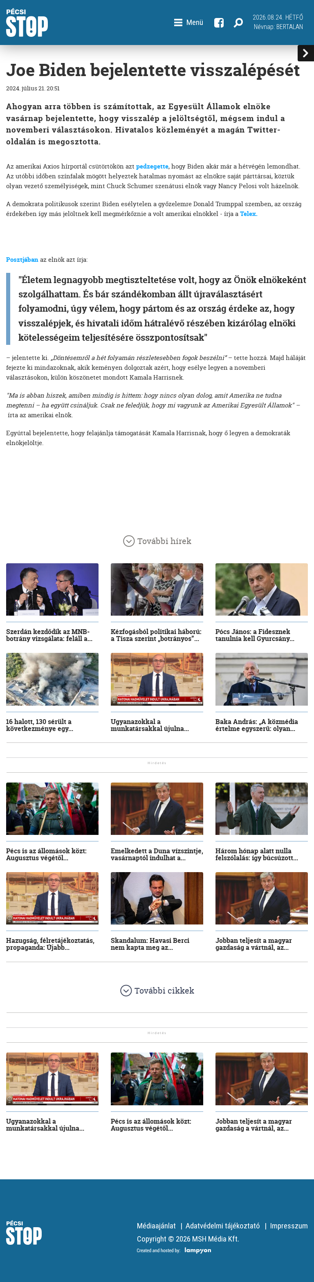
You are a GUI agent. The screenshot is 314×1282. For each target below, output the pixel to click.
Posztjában (22, 259)
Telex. (249, 213)
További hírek (164, 541)
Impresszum (289, 1225)
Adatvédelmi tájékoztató (223, 1225)
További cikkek (164, 990)
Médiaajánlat (156, 1225)
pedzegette (152, 166)
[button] (188, 22)
